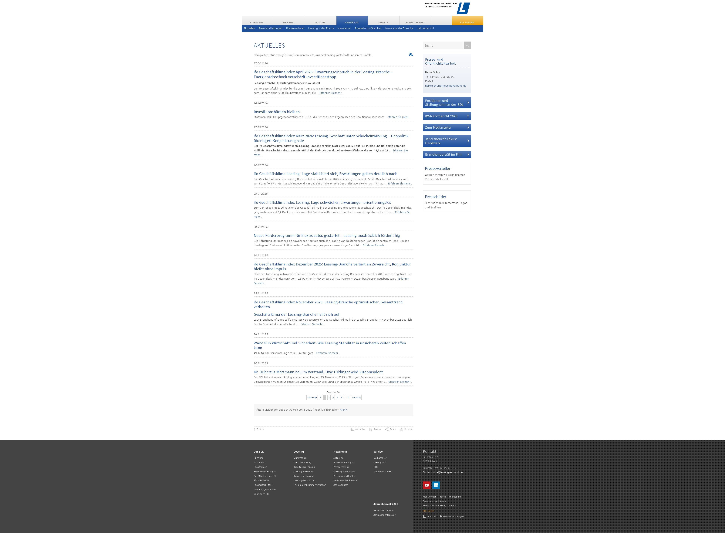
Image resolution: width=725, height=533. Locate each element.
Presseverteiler (295, 28)
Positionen (259, 462)
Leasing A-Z (379, 462)
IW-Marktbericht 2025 (441, 116)
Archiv (343, 409)
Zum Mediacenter (438, 127)
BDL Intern (428, 511)
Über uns (258, 458)
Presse (442, 496)
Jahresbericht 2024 (383, 510)
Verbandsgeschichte (264, 489)
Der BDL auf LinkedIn (436, 485)
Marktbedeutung (302, 462)
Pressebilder (435, 196)
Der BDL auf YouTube (426, 485)
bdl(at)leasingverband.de (447, 472)
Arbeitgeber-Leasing (304, 467)
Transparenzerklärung (434, 505)
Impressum (455, 496)
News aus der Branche (399, 28)
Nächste (356, 397)
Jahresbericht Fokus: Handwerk (441, 141)
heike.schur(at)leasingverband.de (445, 85)
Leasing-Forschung (304, 471)
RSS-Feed (410, 54)
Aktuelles (249, 28)
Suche (452, 505)
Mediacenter (379, 458)
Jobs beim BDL (262, 494)
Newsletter (344, 28)
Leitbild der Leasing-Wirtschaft (310, 485)
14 (348, 397)
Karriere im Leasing (304, 476)
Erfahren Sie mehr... (331, 92)
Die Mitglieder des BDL (266, 476)
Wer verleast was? (383, 471)
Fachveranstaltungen (265, 471)
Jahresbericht (425, 28)
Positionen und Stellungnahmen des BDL (444, 102)
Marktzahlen (300, 458)
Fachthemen (260, 467)
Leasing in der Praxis (321, 28)
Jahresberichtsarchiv (384, 515)
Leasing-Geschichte (304, 480)
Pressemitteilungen (270, 28)
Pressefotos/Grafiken (368, 28)
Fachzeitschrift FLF (264, 485)
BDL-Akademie (261, 480)
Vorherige (312, 397)
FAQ (375, 467)
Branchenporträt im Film (443, 154)
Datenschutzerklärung (435, 501)
